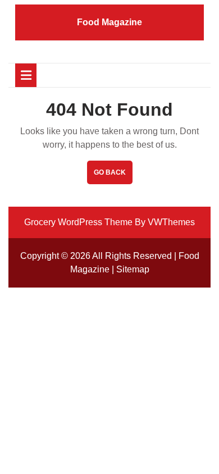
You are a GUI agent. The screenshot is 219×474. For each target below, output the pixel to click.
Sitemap (132, 269)
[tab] (25, 75)
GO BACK (113, 176)
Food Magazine (109, 22)
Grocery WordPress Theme (78, 222)
